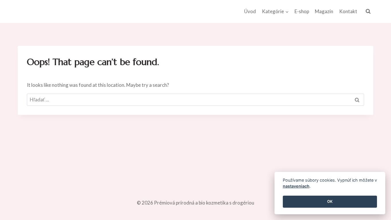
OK (330, 201)
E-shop (302, 11)
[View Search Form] (368, 11)
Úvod (250, 11)
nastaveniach (296, 186)
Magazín (324, 11)
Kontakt (348, 11)
